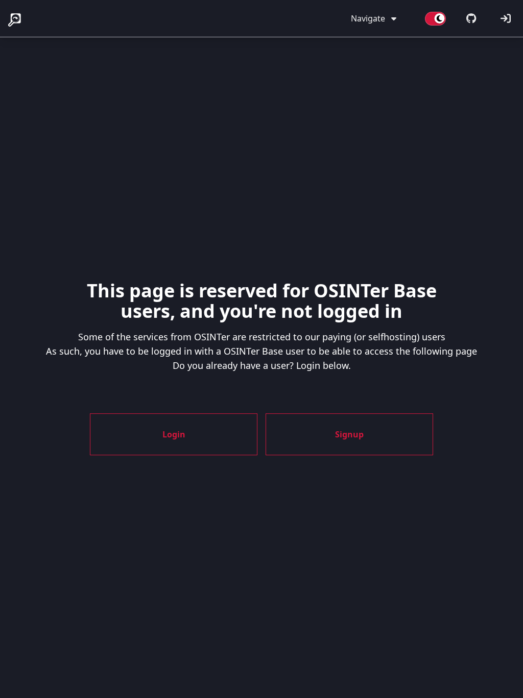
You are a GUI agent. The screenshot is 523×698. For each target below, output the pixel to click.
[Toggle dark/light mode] (435, 18)
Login (173, 434)
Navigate (368, 18)
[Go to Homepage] (15, 18)
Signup (349, 434)
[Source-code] (471, 18)
